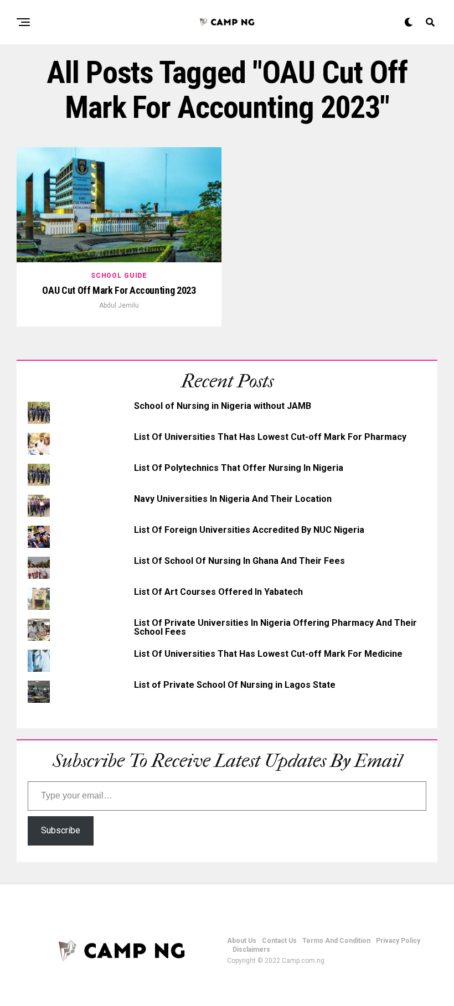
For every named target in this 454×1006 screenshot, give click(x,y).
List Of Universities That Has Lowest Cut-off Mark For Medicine (268, 654)
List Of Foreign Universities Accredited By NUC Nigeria (249, 530)
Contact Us (279, 941)
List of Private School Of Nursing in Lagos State (235, 685)
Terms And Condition (336, 941)
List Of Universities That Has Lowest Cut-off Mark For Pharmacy (270, 437)
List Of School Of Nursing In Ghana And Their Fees (239, 561)
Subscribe (60, 830)
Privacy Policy (398, 941)
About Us (241, 941)
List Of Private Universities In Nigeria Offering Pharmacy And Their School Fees (275, 627)
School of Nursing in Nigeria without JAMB (222, 406)
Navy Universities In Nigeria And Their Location (233, 499)
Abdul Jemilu (119, 305)
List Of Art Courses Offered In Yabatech (218, 592)
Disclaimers (251, 949)
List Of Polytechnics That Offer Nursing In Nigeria (238, 468)
